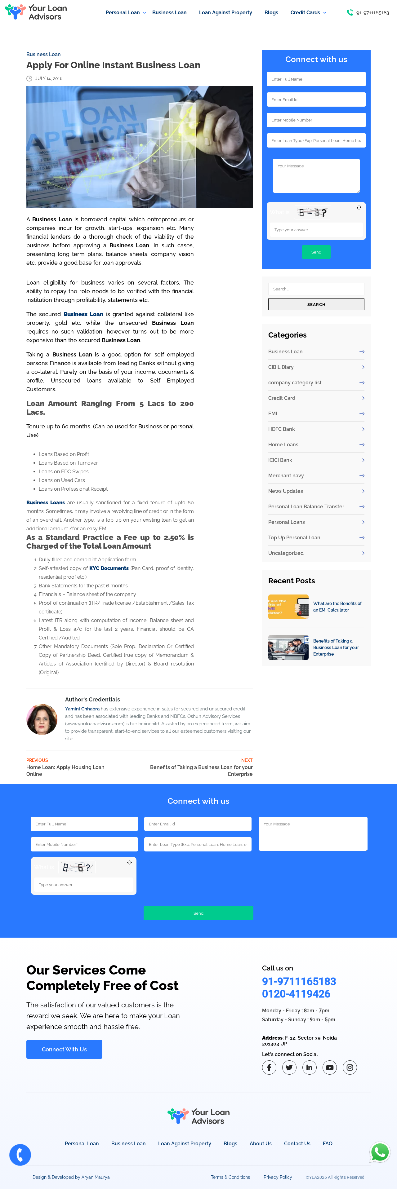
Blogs (230, 1144)
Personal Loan (82, 1144)
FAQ (327, 1144)
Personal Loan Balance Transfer (306, 507)
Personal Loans (286, 522)
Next (201, 767)
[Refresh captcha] (359, 207)
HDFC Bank (281, 429)
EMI (272, 414)
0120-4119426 (296, 994)
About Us (261, 1144)
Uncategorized (286, 553)
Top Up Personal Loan (294, 538)
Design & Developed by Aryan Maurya (71, 1177)
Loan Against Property (184, 1144)
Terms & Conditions (230, 1177)
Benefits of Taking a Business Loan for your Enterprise (336, 647)
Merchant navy (286, 476)
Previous (65, 767)
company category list (295, 383)
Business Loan (43, 54)
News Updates (285, 491)
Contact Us (297, 1144)
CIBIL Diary (281, 367)
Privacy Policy (278, 1177)
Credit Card (281, 398)
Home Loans (283, 445)
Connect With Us (64, 1049)
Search (316, 304)
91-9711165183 (299, 981)
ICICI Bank (280, 460)
